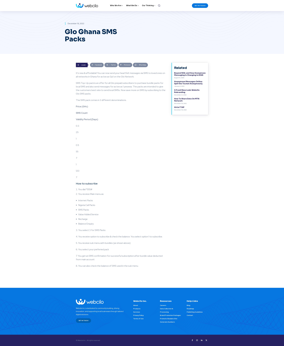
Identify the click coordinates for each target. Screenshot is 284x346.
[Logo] (92, 5)
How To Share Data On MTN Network (186, 100)
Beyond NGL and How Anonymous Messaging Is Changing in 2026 (190, 74)
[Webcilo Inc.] (102, 302)
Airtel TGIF (179, 107)
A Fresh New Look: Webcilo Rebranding (186, 91)
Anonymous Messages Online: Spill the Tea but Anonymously (188, 82)
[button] (159, 5)
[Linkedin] (201, 340)
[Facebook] (192, 340)
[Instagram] (197, 340)
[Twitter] (206, 340)
